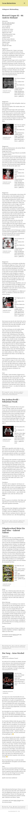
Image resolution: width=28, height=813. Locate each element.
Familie (16, 393)
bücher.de (15, 634)
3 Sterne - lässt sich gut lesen (19, 806)
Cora (12, 392)
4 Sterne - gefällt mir (19, 392)
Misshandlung (12, 394)
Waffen (9, 648)
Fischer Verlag (17, 800)
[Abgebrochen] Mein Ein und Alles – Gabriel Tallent (13, 530)
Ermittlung (13, 393)
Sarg (24, 807)
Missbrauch (15, 522)
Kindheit (13, 807)
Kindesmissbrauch (5, 394)
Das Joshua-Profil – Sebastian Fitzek (11, 400)
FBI (18, 393)
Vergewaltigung (5, 648)
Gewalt (21, 393)
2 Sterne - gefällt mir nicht (20, 520)
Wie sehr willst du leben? (8, 22)
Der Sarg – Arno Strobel (13, 653)
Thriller (7, 393)
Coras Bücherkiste (9, 3)
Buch (5, 646)
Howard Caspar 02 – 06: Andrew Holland (13, 16)
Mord (16, 394)
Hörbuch (3, 393)
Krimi (7, 522)
